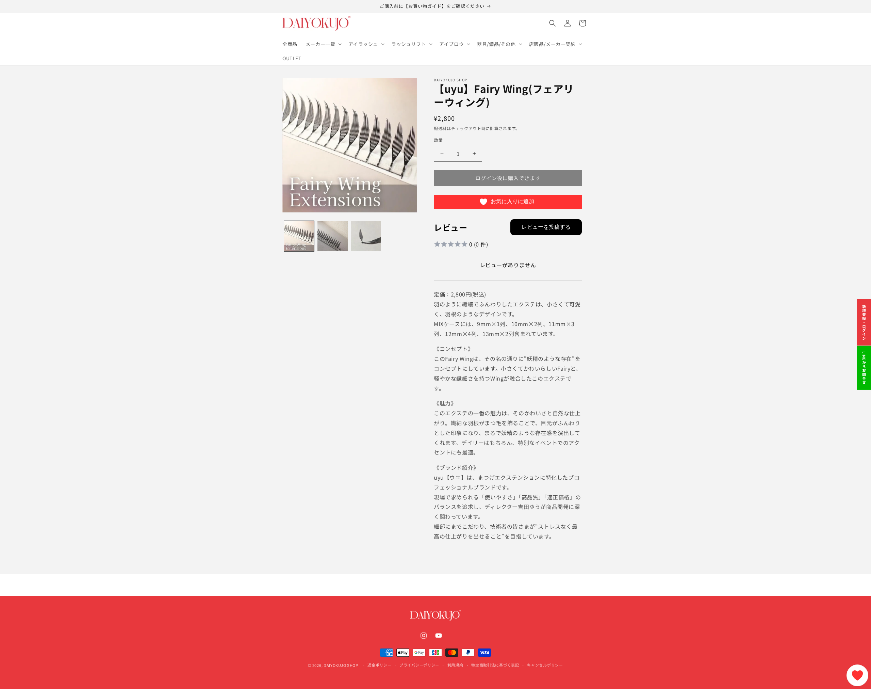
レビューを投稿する (546, 227)
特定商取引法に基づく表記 (495, 665)
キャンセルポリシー (545, 665)
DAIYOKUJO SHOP (341, 665)
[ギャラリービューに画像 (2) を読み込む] (332, 236)
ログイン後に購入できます (508, 177)
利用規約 (455, 665)
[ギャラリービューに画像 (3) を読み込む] (366, 236)
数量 (438, 140)
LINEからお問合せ (864, 367)
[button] (323, 44)
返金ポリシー (379, 665)
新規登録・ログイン (864, 322)
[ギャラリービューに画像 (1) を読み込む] (299, 236)
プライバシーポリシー (419, 665)
